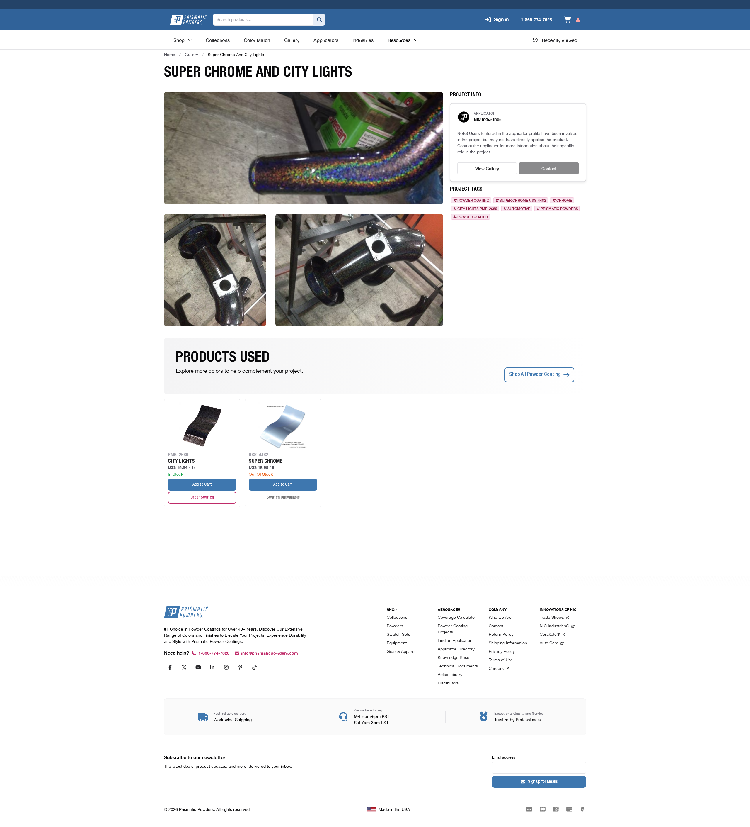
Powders (395, 626)
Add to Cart (202, 485)
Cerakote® (550, 635)
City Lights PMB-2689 (477, 208)
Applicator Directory (456, 649)
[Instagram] (226, 667)
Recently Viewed (559, 39)
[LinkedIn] (212, 667)
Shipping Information (508, 643)
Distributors (448, 683)
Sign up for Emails (543, 782)
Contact (549, 168)
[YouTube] (198, 667)
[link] (236, 55)
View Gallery (487, 168)
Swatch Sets (398, 635)
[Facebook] (170, 667)
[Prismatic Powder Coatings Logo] (188, 20)
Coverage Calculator (457, 618)
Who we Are (500, 618)
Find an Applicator (454, 641)
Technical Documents (458, 666)
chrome (564, 200)
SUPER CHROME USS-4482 (523, 200)
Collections (397, 618)
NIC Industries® (554, 626)
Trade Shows (552, 618)
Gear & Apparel (401, 652)
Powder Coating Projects (453, 629)
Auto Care (549, 643)
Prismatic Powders (559, 208)
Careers (496, 669)
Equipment (397, 643)
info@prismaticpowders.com (269, 653)
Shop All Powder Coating (535, 374)
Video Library (450, 675)
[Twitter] (184, 667)
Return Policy (501, 635)
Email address (503, 757)
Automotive (518, 208)
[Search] (319, 20)
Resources (399, 39)
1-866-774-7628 (213, 653)
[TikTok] (254, 667)
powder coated (472, 216)
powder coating (473, 200)
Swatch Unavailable (283, 498)
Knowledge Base (453, 658)
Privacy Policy (502, 652)
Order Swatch (202, 498)
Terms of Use (501, 660)
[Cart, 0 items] (573, 20)
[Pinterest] (240, 667)
